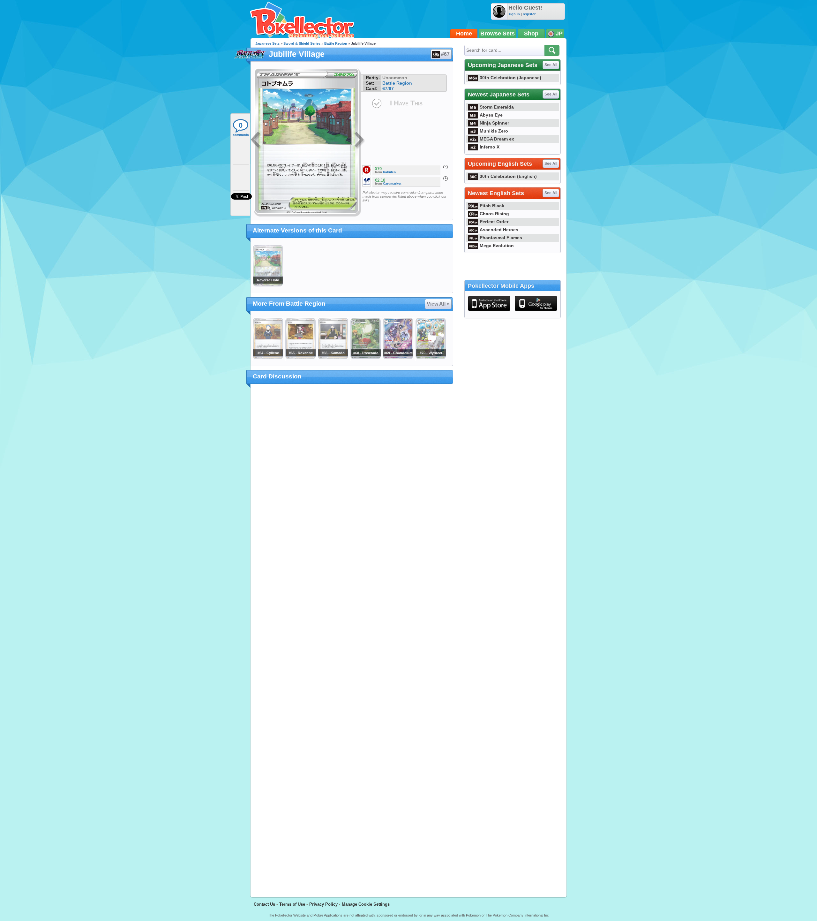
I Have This (406, 103)
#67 (445, 54)
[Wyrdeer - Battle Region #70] (430, 357)
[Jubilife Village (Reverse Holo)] (267, 284)
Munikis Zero (494, 130)
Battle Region (335, 43)
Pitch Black (492, 205)
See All (550, 65)
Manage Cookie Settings (366, 904)
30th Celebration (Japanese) (510, 77)
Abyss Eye (491, 115)
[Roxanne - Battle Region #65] (300, 357)
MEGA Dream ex (497, 138)
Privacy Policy (323, 904)
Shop (531, 33)
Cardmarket (392, 183)
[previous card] (256, 140)
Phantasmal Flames (501, 237)
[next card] (359, 140)
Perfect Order (494, 221)
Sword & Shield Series (301, 43)
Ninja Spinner (494, 123)
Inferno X (489, 146)
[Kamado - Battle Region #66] (333, 357)
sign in (514, 14)
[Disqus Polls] (352, 472)
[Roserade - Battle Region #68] (365, 357)
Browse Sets (497, 33)
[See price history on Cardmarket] (445, 178)
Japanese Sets (267, 43)
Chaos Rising (494, 213)
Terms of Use (292, 904)
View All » (438, 304)
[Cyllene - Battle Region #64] (267, 357)
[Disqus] (352, 637)
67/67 (388, 88)
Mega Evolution (497, 245)
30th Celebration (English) (508, 176)
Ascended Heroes (499, 229)
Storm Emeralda (497, 107)
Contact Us (264, 904)
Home (464, 33)
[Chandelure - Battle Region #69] (398, 357)
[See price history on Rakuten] (445, 167)
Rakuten (389, 172)
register (529, 14)
